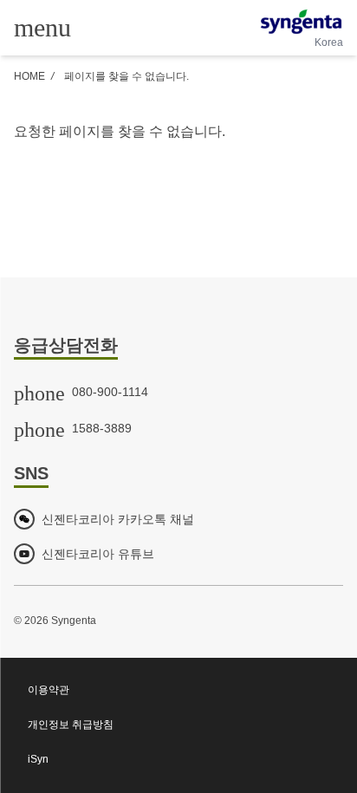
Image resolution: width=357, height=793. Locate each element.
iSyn (38, 759)
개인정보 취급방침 (71, 724)
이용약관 (48, 690)
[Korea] (301, 22)
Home (29, 76)
